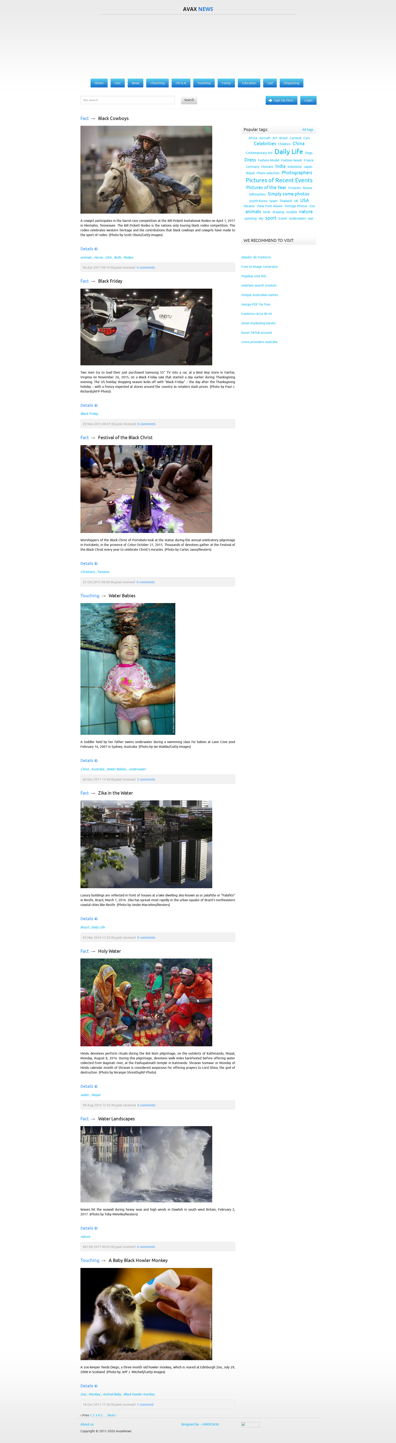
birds (266, 212)
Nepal (95, 1095)
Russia (307, 188)
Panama (103, 572)
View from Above (270, 206)
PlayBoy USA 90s (253, 276)
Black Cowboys (113, 118)
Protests (294, 188)
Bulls (117, 257)
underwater (137, 769)
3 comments (146, 779)
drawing (278, 212)
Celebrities (265, 143)
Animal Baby (112, 1394)
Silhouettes (257, 194)
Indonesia (295, 166)
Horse (98, 257)
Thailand (285, 201)
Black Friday (110, 281)
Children (284, 144)
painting (251, 218)
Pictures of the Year (266, 187)
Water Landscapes (116, 1118)
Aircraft (264, 138)
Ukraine (249, 206)
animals (86, 257)
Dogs (308, 153)
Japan (308, 166)
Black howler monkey (139, 1394)
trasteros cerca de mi (256, 313)
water (84, 1095)
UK (296, 201)
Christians (87, 572)
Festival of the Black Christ (125, 437)
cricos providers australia (259, 342)
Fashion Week (291, 160)
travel (282, 218)
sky (261, 218)
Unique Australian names (259, 295)
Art (274, 138)
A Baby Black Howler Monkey (138, 1260)
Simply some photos (288, 193)
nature (85, 1236)
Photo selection (268, 173)
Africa (253, 138)
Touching (89, 595)
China (84, 769)
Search (189, 100)
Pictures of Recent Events (279, 180)
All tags (307, 129)
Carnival (295, 138)
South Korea (258, 201)
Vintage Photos (296, 206)
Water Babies (122, 595)
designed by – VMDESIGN (200, 1424)
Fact (84, 118)
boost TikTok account (256, 332)
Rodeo (128, 257)
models (291, 212)
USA (108, 257)
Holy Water (109, 951)
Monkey (94, 1394)
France (309, 160)
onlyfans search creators (259, 285)
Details (86, 248)
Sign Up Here (283, 100)
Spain (273, 201)
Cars (306, 138)
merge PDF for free (255, 304)
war (311, 218)
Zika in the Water (115, 793)
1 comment (145, 1404)
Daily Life (98, 927)
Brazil (84, 927)
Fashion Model (268, 160)
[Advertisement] (198, 45)
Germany (252, 166)
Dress (250, 159)
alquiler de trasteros (256, 257)
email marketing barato (258, 323)
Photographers (297, 172)
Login (308, 100)
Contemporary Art (259, 153)
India (280, 166)
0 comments (146, 267)
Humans (267, 166)
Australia (97, 769)
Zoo (83, 1394)
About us (87, 1424)
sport (270, 218)
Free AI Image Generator (259, 266)
